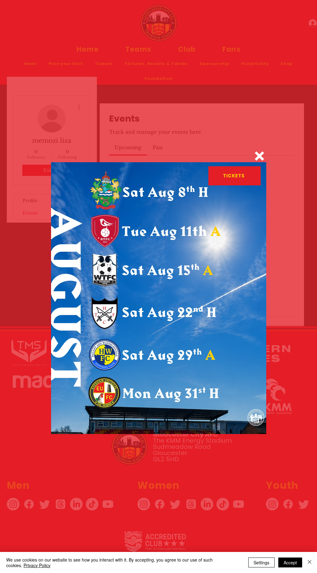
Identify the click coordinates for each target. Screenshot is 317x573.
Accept (290, 562)
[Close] (309, 562)
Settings (261, 562)
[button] (259, 156)
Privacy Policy (37, 565)
